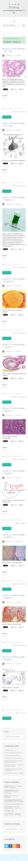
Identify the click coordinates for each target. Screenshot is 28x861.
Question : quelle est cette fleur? (12, 755)
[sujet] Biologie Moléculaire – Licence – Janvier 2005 (14, 769)
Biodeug (14, 7)
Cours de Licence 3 (11, 108)
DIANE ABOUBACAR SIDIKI (11, 804)
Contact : (21, 804)
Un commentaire (22, 523)
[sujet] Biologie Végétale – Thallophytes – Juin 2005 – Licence (14, 765)
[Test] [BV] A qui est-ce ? (10, 750)
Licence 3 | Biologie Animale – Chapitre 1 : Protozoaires (12, 792)
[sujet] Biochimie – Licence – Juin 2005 (14, 773)
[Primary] (14, 20)
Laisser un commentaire (20, 111)
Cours (5, 108)
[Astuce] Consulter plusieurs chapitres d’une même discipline (14, 761)
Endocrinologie (18, 108)
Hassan (6, 813)
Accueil (3, 33)
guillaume (19, 55)
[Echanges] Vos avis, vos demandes (13, 758)
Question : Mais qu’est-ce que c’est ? (13, 752)
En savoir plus (7, 117)
